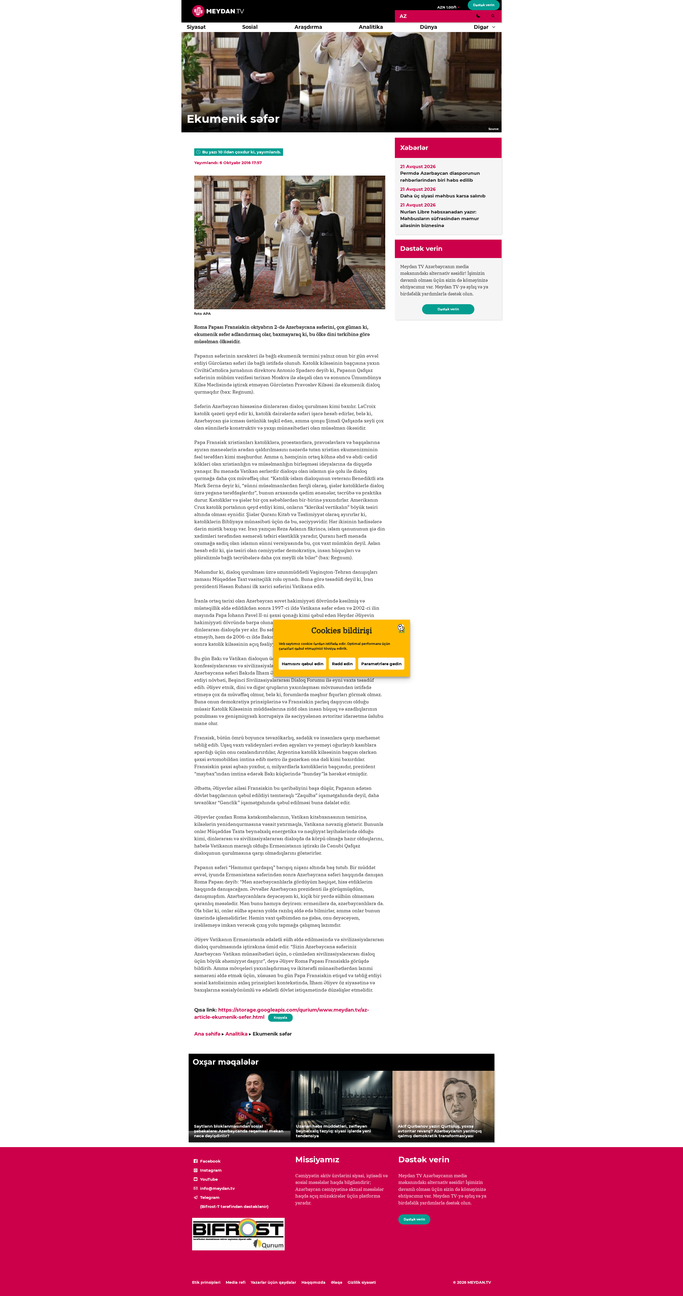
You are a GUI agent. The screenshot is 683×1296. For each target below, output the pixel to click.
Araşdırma (308, 27)
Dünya (428, 27)
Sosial (250, 27)
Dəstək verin (483, 5)
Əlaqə (336, 1282)
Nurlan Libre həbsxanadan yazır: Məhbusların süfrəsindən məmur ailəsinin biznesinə (439, 218)
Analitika (371, 27)
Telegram (210, 1197)
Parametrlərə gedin (381, 663)
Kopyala (280, 1017)
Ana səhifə (207, 1034)
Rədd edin (342, 663)
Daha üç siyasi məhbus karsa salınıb (443, 196)
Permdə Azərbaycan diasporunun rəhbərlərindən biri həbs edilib (440, 177)
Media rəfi (235, 1282)
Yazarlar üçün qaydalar (273, 1282)
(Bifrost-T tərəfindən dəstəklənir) (234, 1206)
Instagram (211, 1170)
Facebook (210, 1161)
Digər (481, 27)
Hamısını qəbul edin (302, 663)
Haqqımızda (313, 1282)
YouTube (209, 1179)
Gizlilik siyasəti (362, 1282)
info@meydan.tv (217, 1188)
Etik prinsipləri (206, 1282)
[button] (495, 27)
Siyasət (196, 27)
